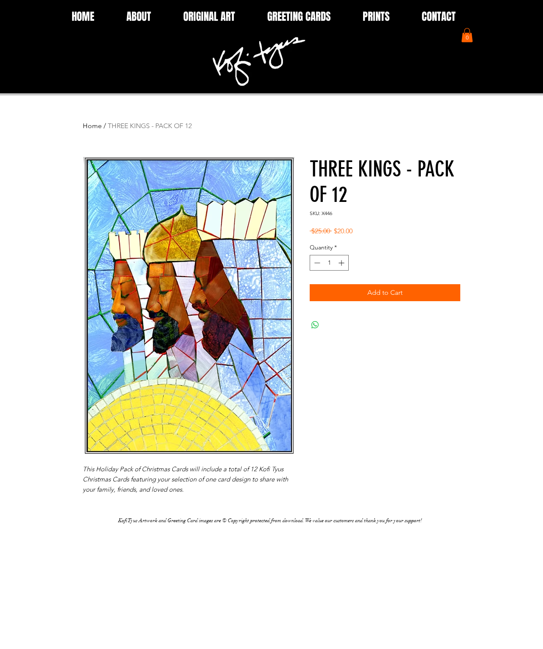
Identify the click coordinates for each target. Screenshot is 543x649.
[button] (467, 35)
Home (92, 126)
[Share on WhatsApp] (315, 325)
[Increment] (342, 262)
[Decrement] (316, 262)
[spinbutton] (329, 262)
